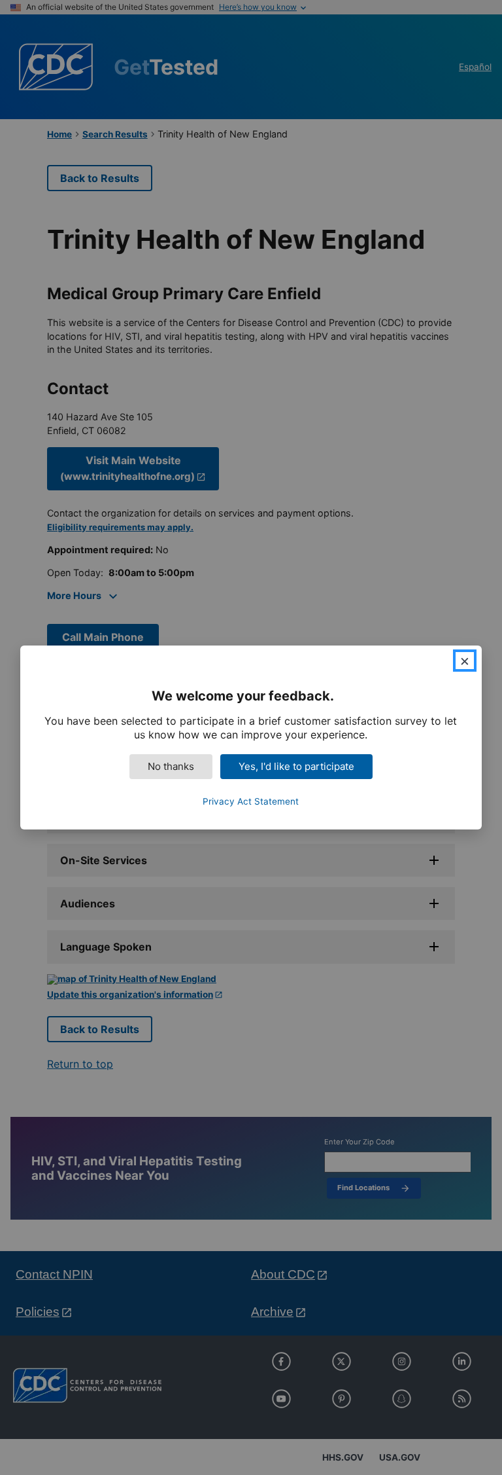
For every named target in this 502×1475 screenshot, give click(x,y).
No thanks (171, 766)
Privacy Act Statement (251, 801)
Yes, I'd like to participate (296, 766)
